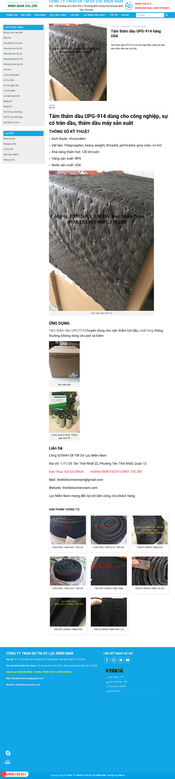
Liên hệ (125, 15)
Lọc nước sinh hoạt (94, 15)
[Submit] (166, 15)
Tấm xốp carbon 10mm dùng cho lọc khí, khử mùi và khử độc (68, 629)
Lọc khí (75, 15)
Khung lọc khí (9, 144)
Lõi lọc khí (8, 149)
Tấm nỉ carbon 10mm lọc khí (149, 588)
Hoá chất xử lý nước (12, 43)
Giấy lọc (7, 37)
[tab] (52, 108)
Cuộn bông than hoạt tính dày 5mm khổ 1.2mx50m (68, 547)
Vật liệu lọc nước (11, 122)
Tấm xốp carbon (11, 154)
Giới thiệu (26, 15)
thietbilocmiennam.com (80, 488)
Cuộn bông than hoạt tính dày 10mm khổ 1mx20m (109, 547)
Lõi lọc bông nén (11, 75)
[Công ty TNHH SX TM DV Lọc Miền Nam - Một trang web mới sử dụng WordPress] (22, 6)
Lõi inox (7, 69)
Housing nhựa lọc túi (13, 64)
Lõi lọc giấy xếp (10, 85)
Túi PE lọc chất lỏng (12, 112)
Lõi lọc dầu (8, 80)
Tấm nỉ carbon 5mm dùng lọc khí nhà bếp (109, 629)
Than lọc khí (9, 159)
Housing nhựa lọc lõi (13, 59)
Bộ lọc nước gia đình (13, 32)
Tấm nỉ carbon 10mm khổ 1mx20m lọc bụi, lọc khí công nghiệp (150, 547)
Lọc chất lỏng (58, 15)
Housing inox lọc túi (12, 53)
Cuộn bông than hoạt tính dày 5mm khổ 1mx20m (68, 588)
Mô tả (52, 108)
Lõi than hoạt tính (11, 96)
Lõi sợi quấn (9, 90)
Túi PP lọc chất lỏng (12, 117)
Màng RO (7, 101)
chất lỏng (147, 330)
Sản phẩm (39, 15)
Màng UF (7, 106)
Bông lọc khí (9, 138)
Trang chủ (12, 15)
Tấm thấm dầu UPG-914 (101, 313)
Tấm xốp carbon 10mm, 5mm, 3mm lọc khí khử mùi (108, 588)
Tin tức (114, 15)
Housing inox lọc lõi (12, 48)
